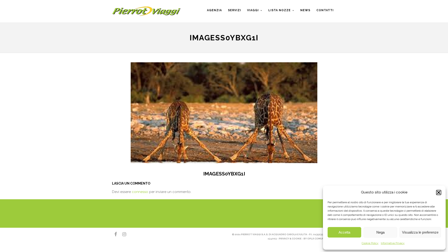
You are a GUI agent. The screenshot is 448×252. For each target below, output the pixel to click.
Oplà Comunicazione (321, 238)
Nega (380, 232)
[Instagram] (122, 234)
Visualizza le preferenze (420, 232)
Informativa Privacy (393, 243)
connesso (140, 192)
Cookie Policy (370, 243)
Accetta (344, 232)
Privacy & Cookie (290, 238)
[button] (438, 192)
